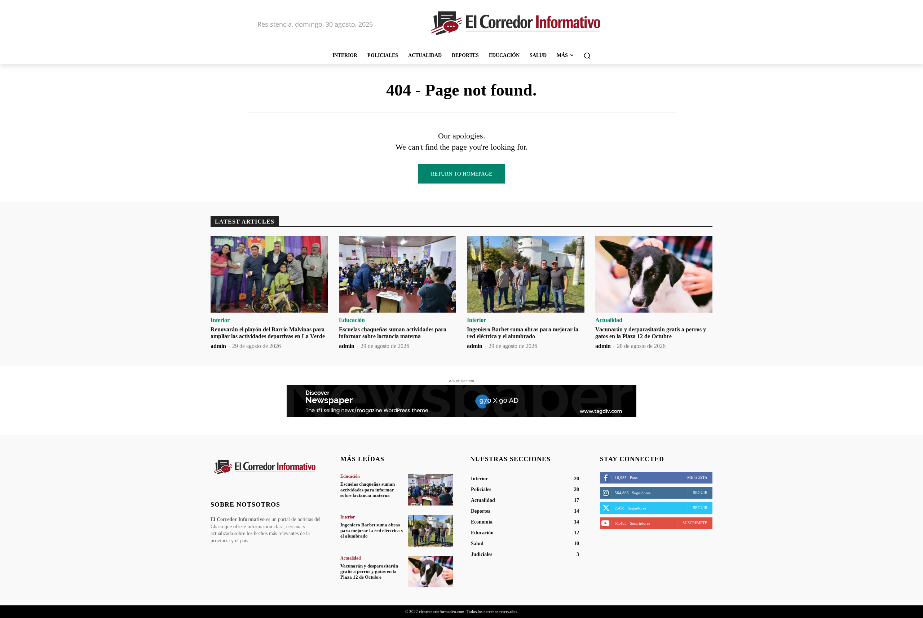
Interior (220, 320)
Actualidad (608, 320)
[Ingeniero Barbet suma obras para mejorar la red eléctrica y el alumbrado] (525, 274)
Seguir (700, 492)
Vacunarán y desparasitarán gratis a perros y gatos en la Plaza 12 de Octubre (369, 571)
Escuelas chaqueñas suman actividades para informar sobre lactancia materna (367, 489)
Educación (352, 320)
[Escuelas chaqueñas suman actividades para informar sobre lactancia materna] (397, 274)
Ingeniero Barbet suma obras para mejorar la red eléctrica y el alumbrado (371, 530)
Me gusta (697, 477)
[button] (587, 55)
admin (218, 346)
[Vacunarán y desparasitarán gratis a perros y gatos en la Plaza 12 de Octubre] (654, 274)
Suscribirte (695, 523)
